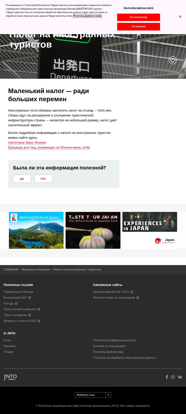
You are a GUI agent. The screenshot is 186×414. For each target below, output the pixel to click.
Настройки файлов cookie (138, 8)
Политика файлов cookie (87, 16)
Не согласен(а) (138, 17)
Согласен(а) (138, 26)
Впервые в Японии (36, 269)
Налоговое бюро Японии (27, 143)
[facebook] (166, 377)
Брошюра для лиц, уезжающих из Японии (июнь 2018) (49, 147)
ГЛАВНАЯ (11, 269)
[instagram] (173, 377)
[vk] (179, 377)
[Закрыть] (180, 17)
